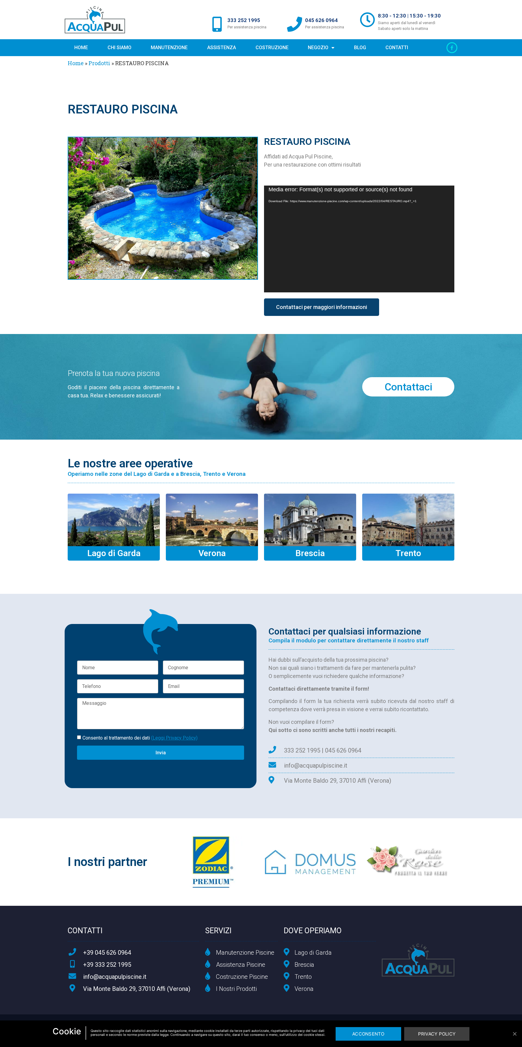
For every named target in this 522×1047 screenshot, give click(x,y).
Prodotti (99, 63)
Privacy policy (437, 1034)
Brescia (310, 553)
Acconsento (368, 1034)
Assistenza (221, 47)
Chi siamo (119, 47)
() (174, 738)
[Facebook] (451, 47)
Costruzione (272, 47)
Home (81, 47)
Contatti (396, 47)
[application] (359, 239)
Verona (212, 553)
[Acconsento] (514, 1034)
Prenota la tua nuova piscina (114, 373)
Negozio (318, 47)
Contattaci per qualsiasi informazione (345, 631)
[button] (321, 307)
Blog (360, 47)
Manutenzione (169, 47)
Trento (408, 553)
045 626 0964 (321, 20)
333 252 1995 (243, 20)
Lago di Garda (113, 553)
